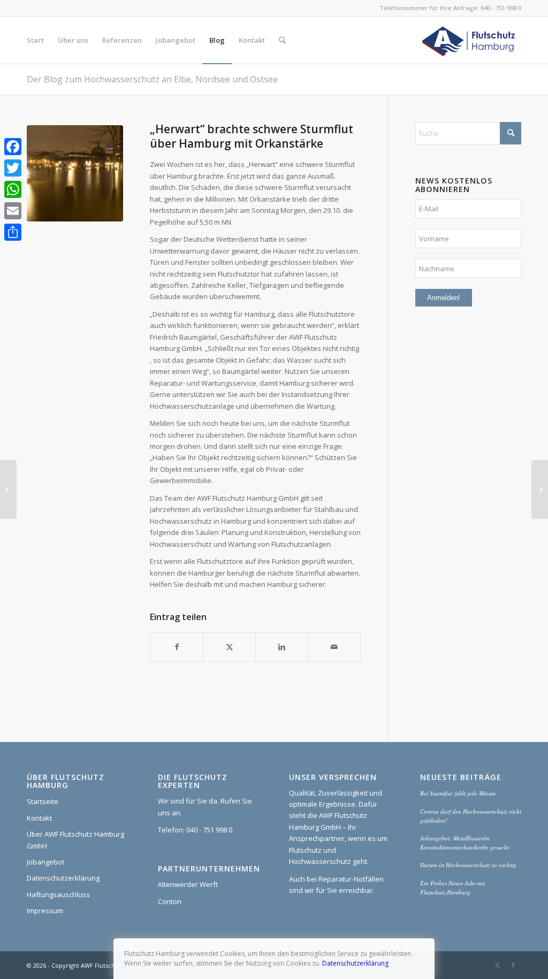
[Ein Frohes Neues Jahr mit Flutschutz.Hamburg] (539, 489)
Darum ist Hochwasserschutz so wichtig (468, 865)
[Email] (13, 210)
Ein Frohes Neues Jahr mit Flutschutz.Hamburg (452, 887)
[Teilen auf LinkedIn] (282, 647)
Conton (169, 901)
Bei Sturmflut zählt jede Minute (458, 793)
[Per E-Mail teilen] (334, 647)
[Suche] (282, 40)
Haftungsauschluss (58, 894)
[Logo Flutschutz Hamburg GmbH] (469, 40)
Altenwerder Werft (188, 884)
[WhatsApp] (13, 189)
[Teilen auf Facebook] (176, 647)
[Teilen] (13, 232)
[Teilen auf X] (229, 647)
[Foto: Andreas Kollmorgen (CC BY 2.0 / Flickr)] (75, 173)
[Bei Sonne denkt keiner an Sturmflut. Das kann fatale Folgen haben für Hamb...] (8, 489)
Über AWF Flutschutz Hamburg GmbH (75, 839)
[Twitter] (13, 168)
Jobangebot (45, 862)
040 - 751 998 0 (501, 8)
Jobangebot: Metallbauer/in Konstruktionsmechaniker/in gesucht (464, 842)
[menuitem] (35, 40)
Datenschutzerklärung (63, 878)
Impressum (45, 910)
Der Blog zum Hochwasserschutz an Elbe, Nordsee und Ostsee (152, 79)
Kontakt (39, 818)
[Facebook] (13, 146)
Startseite (42, 801)
